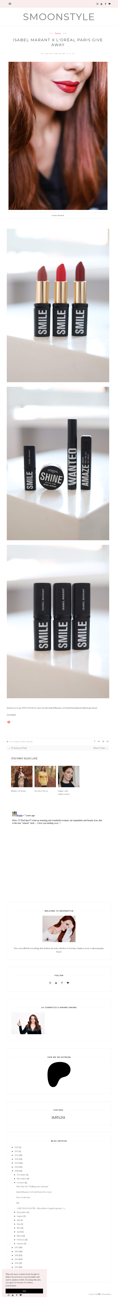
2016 (17, 1251)
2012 (16, 1267)
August (20, 1216)
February (21, 1240)
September (22, 1212)
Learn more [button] (11, 1285)
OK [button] (24, 1291)
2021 (16, 1159)
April (19, 1232)
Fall (17, 1203)
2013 (16, 1263)
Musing (29, 741)
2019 (17, 1167)
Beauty (58, 33)
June (19, 1224)
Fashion (23, 741)
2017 (16, 1247)
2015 (16, 1255)
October (20, 1182)
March (20, 1236)
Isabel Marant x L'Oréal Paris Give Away (34, 1192)
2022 (17, 1155)
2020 (17, 1163)
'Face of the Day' (23, 1197)
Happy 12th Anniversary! (64, 792)
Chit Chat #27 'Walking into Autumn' (32, 1186)
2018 (16, 1171)
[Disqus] (58, 846)
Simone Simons (54, 53)
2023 (17, 1151)
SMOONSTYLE (59, 16)
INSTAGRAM (28, 708)
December (21, 1175)
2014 (17, 1259)
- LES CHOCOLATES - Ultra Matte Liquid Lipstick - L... (41, 1208)
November (21, 1178)
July (18, 1220)
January (20, 1243)
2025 (17, 1147)
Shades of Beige (18, 791)
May (19, 1228)
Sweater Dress (41, 791)
